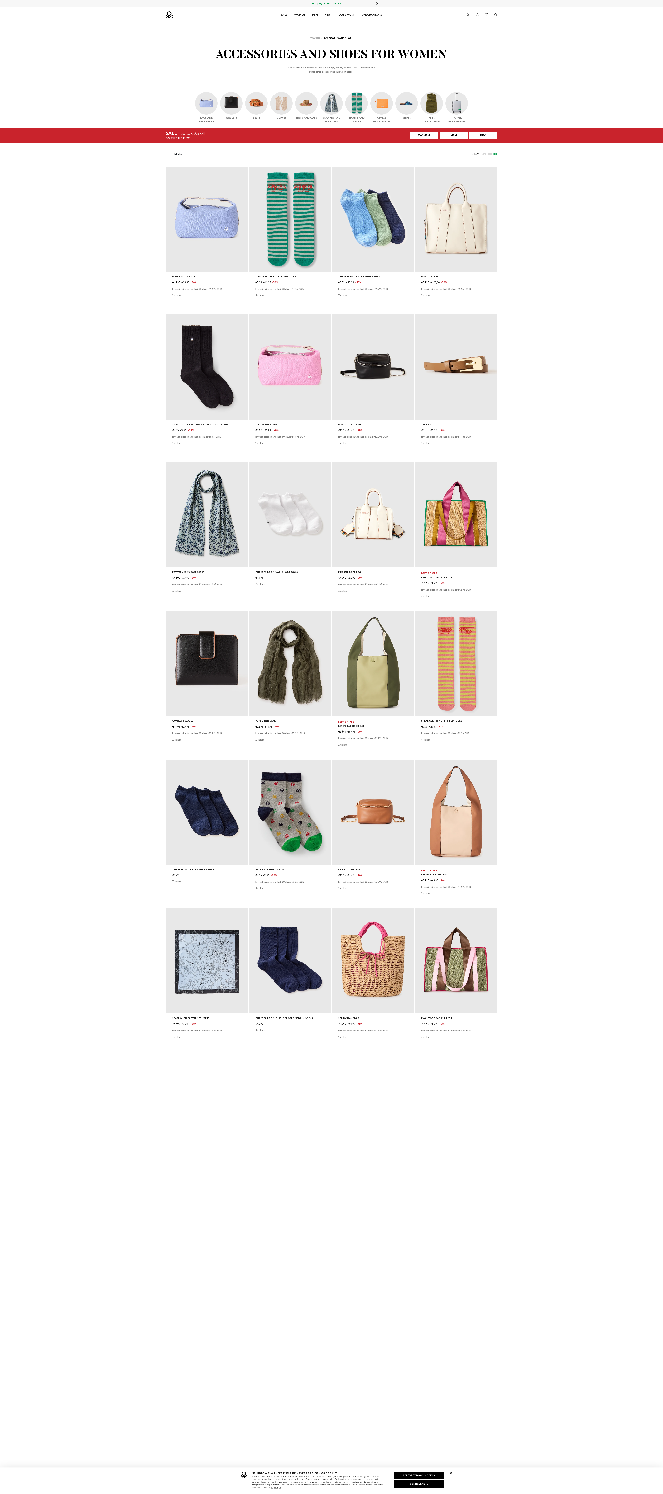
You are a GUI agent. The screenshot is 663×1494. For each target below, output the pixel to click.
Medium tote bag (349, 572)
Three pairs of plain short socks (359, 276)
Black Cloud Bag (349, 424)
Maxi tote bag (431, 276)
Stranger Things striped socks (275, 276)
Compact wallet (183, 720)
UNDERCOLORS (372, 14)
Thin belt (427, 424)
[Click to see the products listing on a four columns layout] (490, 154)
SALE (284, 14)
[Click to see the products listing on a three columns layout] (495, 154)
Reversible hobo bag (351, 726)
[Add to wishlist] (171, 171)
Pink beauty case (266, 424)
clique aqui (276, 1487)
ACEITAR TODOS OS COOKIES (419, 1475)
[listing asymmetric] (484, 154)
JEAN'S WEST (346, 14)
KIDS (328, 14)
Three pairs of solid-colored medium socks (284, 1018)
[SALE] (331, 135)
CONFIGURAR (417, 1484)
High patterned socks (269, 869)
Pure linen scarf (266, 720)
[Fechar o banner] (451, 1473)
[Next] (377, 3)
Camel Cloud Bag (349, 869)
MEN (315, 14)
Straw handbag (348, 1018)
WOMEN (299, 14)
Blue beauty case (183, 276)
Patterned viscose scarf (188, 572)
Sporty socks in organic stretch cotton (200, 424)
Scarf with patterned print (191, 1018)
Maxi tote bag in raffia (437, 577)
